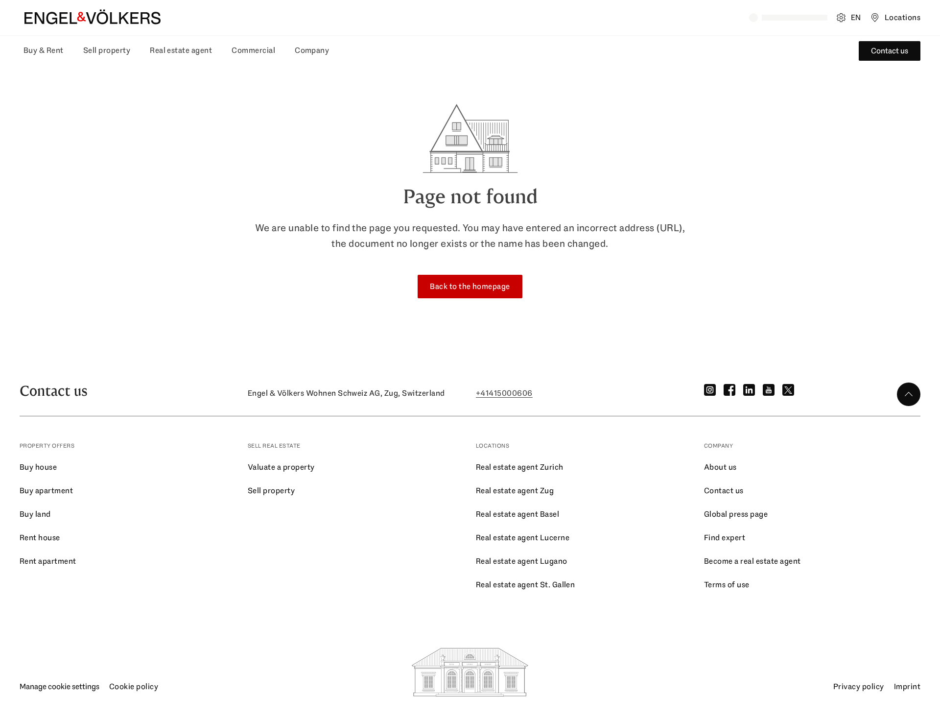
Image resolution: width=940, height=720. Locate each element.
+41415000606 (504, 393)
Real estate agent (181, 50)
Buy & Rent (44, 50)
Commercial (253, 50)
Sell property (106, 50)
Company (312, 50)
